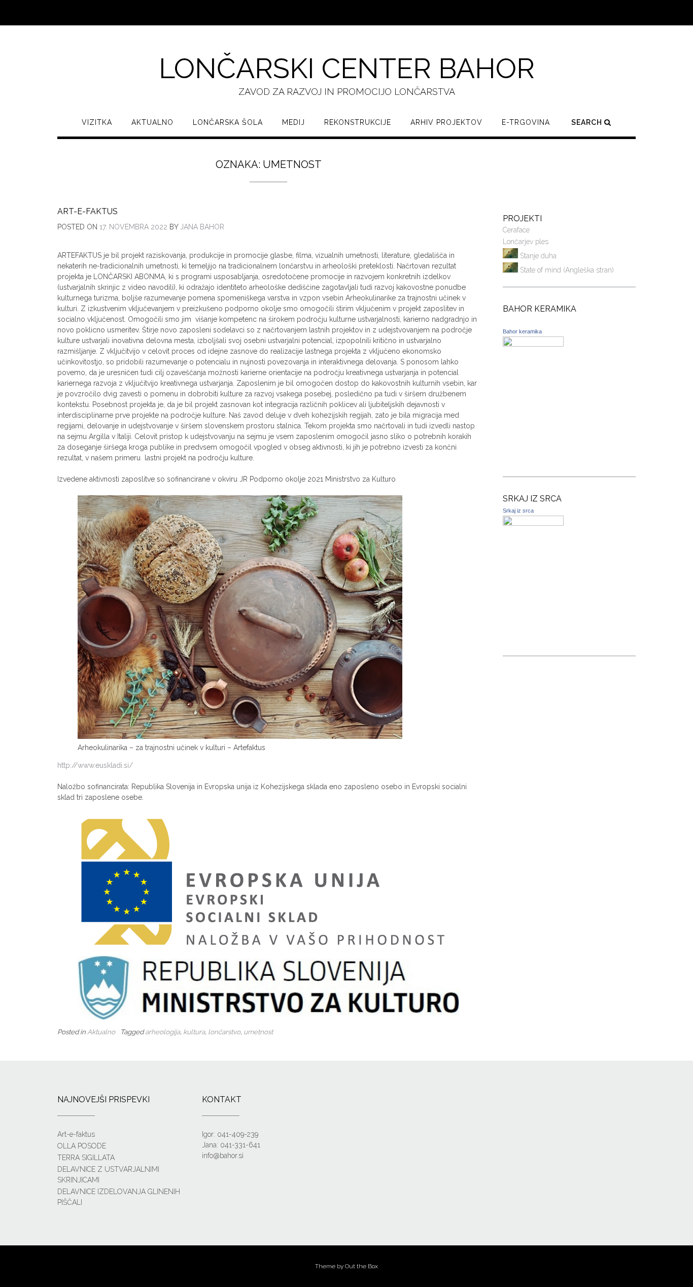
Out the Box (361, 1266)
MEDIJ (293, 122)
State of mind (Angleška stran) (566, 270)
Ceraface (516, 230)
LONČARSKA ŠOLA (228, 122)
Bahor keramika (522, 331)
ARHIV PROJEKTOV (446, 122)
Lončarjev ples (525, 242)
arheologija (162, 1032)
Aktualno (152, 122)
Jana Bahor (202, 227)
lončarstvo (224, 1032)
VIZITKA (97, 122)
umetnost (258, 1032)
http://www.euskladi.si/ (95, 765)
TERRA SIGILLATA (86, 1158)
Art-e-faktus (87, 211)
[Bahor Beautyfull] (533, 344)
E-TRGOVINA (526, 122)
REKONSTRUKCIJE (357, 122)
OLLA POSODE (81, 1146)
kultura (194, 1032)
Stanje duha (537, 256)
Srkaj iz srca (518, 510)
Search (587, 122)
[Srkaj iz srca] (533, 523)
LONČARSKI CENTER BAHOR (347, 68)
